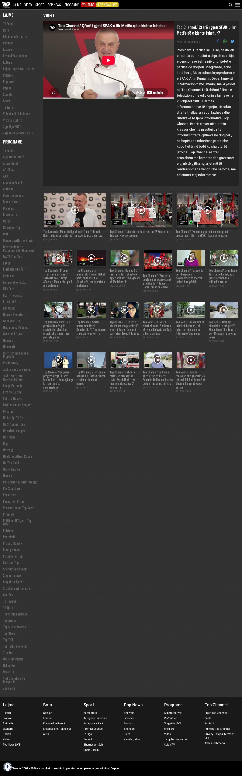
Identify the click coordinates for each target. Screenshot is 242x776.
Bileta (208, 718)
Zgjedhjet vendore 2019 (18, 132)
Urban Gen (9, 665)
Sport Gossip (91, 749)
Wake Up (8, 671)
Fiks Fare (8, 288)
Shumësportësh (93, 744)
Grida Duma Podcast (16, 327)
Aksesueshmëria (215, 743)
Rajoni (7, 87)
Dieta (127, 734)
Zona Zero (9, 688)
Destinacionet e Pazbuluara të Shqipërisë (19, 248)
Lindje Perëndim (13, 385)
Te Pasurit (9, 601)
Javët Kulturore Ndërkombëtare (13, 377)
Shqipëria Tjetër (13, 581)
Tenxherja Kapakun (15, 613)
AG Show (8, 169)
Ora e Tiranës (11, 469)
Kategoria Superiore (95, 718)
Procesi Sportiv (12, 543)
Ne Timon (9, 437)
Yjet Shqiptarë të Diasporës (14, 680)
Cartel (7, 221)
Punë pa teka (11, 549)
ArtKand (8, 188)
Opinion (47, 712)
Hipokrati (9, 346)
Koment (48, 718)
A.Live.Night (10, 163)
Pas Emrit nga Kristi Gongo (20, 482)
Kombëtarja (91, 712)
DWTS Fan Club (12, 256)
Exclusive (8, 275)
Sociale (7, 94)
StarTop (8, 594)
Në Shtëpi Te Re (13, 417)
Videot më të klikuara (16, 113)
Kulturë (7, 62)
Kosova (7, 49)
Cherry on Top (12, 227)
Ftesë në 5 (9, 301)
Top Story (9, 633)
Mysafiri (8, 411)
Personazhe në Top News (18, 507)
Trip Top (8, 652)
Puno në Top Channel (217, 728)
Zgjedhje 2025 (12, 126)
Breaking (8, 208)
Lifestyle (129, 718)
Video (28, 4)
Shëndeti (129, 728)
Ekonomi (8, 42)
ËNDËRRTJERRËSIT (14, 269)
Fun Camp (9, 308)
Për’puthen (170, 718)
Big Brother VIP (173, 712)
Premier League (93, 728)
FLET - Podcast (12, 295)
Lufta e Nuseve (12, 398)
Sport (39, 4)
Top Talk (8, 639)
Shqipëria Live (12, 575)
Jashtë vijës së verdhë (17, 369)
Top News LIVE (107, 4)
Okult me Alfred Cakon (17, 456)
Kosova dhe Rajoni (54, 723)
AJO (5, 176)
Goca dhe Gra (11, 320)
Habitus (8, 340)
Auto (46, 734)
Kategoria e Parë (93, 723)
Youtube (88, 4)
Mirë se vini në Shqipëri (17, 404)
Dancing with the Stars (18, 240)
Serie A (88, 739)
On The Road (11, 462)
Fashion (128, 723)
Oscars (7, 475)
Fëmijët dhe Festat (15, 282)
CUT (6, 233)
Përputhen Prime (13, 501)
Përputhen (9, 494)
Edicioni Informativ (15, 36)
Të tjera (8, 107)
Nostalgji (8, 449)
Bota (6, 30)
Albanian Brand (12, 182)
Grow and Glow (12, 333)
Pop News (54, 4)
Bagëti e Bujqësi (13, 195)
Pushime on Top (13, 556)
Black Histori (11, 201)
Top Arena (9, 620)
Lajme (17, 4)
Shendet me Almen (15, 568)
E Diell (7, 263)
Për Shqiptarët (12, 488)
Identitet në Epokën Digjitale (15, 355)
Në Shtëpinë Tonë (14, 424)
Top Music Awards (14, 626)
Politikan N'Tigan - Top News (17, 522)
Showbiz (129, 712)
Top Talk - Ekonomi (15, 646)
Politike (8, 75)
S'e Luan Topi (11, 562)
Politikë (7, 712)
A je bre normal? (13, 156)
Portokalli (9, 536)
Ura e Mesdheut (13, 658)
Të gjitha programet (176, 739)
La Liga (88, 734)
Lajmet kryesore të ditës (18, 68)
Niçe (5, 443)
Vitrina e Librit (12, 120)
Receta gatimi (132, 739)
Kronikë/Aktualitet (15, 55)
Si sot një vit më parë (16, 588)
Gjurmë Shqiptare (14, 314)
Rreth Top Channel (216, 712)
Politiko (8, 530)
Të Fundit (9, 23)
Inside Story (10, 362)
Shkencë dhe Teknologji (57, 728)
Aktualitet (9, 723)
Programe (71, 4)
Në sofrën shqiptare (15, 430)
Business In (10, 214)
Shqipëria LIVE (172, 723)
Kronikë (7, 718)
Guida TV (169, 744)
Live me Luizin (12, 392)
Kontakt (209, 723)
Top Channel (216, 704)
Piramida (8, 514)
